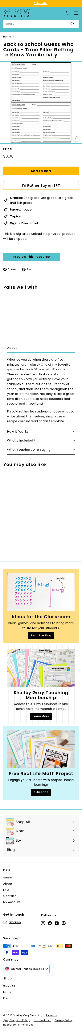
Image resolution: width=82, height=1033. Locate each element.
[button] (41, 348)
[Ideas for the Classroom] (41, 592)
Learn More (41, 716)
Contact (9, 896)
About (7, 884)
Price (7, 149)
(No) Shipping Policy (16, 1020)
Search (8, 877)
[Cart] (68, 13)
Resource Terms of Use (18, 1024)
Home (7, 36)
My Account (12, 902)
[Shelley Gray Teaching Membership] (41, 668)
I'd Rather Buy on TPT (41, 185)
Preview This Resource (31, 257)
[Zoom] (76, 138)
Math (7, 992)
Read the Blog (41, 635)
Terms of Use (42, 1020)
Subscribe (40, 3)
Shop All (9, 986)
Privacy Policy (63, 1020)
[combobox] (41, 24)
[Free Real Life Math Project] (41, 749)
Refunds (51, 1015)
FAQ (6, 890)
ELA (5, 998)
